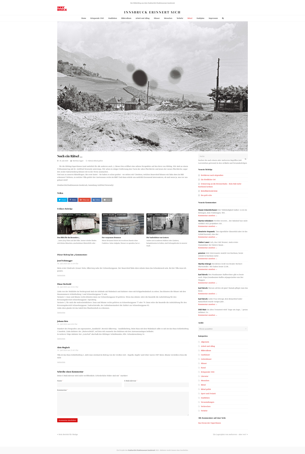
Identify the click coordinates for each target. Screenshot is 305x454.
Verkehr (204, 411)
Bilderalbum (206, 350)
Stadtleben (121, 215)
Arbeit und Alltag (65, 215)
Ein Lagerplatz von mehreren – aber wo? (229, 434)
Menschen (205, 381)
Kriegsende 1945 (207, 372)
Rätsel (90, 161)
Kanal (203, 368)
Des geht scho (206, 195)
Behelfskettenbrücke (209, 191)
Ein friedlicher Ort (208, 180)
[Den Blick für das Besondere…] (78, 224)
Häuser (204, 363)
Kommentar (62, 390)
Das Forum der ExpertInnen (209, 423)
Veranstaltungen (207, 402)
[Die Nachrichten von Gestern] (167, 224)
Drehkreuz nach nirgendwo (212, 175)
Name (60, 381)
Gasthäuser (205, 355)
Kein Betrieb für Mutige (68, 434)
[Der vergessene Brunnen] (123, 224)
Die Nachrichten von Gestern (157, 237)
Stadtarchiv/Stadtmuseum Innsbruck (141, 450)
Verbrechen (206, 406)
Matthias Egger (78, 161)
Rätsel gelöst (98, 161)
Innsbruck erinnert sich (152, 12)
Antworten (61, 275)
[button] (62, 200)
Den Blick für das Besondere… (68, 237)
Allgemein (205, 342)
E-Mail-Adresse (130, 381)
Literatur (204, 376)
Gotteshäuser (206, 359)
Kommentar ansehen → (207, 216)
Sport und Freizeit (208, 394)
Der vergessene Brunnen (111, 237)
